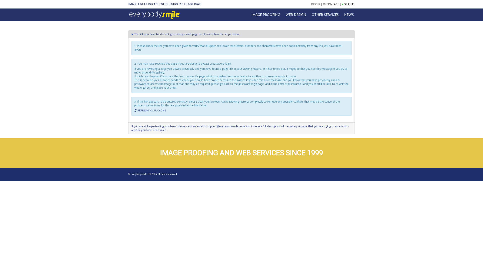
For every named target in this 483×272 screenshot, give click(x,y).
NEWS (349, 14)
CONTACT (332, 4)
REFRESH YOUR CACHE (151, 110)
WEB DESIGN (169, 4)
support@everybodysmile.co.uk (226, 126)
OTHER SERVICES (325, 14)
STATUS (349, 4)
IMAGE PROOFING (140, 4)
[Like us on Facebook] (312, 4)
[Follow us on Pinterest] (319, 4)
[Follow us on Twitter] (315, 4)
